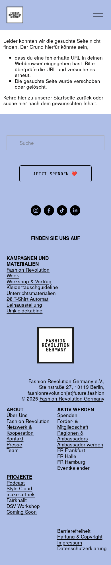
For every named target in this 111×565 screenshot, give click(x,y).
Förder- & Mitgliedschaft (72, 424)
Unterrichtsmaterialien (31, 293)
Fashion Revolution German (71, 399)
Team (12, 450)
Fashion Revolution (28, 421)
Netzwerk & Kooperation (20, 430)
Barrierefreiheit (74, 531)
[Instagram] (36, 210)
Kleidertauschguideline (32, 287)
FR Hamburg (71, 462)
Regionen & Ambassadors (72, 436)
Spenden (67, 415)
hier (22, 97)
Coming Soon (22, 512)
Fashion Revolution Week (28, 273)
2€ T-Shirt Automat (27, 299)
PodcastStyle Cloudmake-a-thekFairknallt (21, 488)
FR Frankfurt (71, 450)
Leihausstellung (24, 305)
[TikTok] (62, 210)
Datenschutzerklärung (82, 548)
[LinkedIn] (75, 210)
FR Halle (66, 456)
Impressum (69, 543)
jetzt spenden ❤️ (55, 173)
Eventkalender (73, 468)
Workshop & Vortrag (29, 281)
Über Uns (18, 415)
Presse (14, 445)
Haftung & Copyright (79, 537)
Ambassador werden (80, 445)
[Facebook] (49, 210)
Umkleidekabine (24, 311)
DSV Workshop (23, 506)
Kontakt (15, 439)
